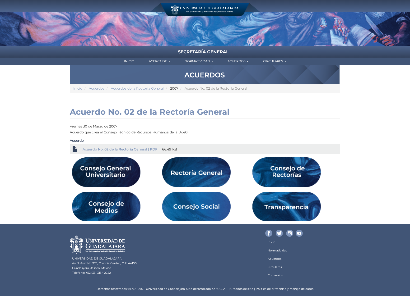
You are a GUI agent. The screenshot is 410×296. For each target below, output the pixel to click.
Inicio (129, 61)
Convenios (275, 275)
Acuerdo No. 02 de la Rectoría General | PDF (120, 149)
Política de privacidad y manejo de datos (284, 289)
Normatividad (198, 61)
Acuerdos (237, 61)
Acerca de (158, 61)
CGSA (221, 289)
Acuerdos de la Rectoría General (137, 88)
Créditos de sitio (241, 289)
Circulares (273, 61)
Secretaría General (203, 52)
